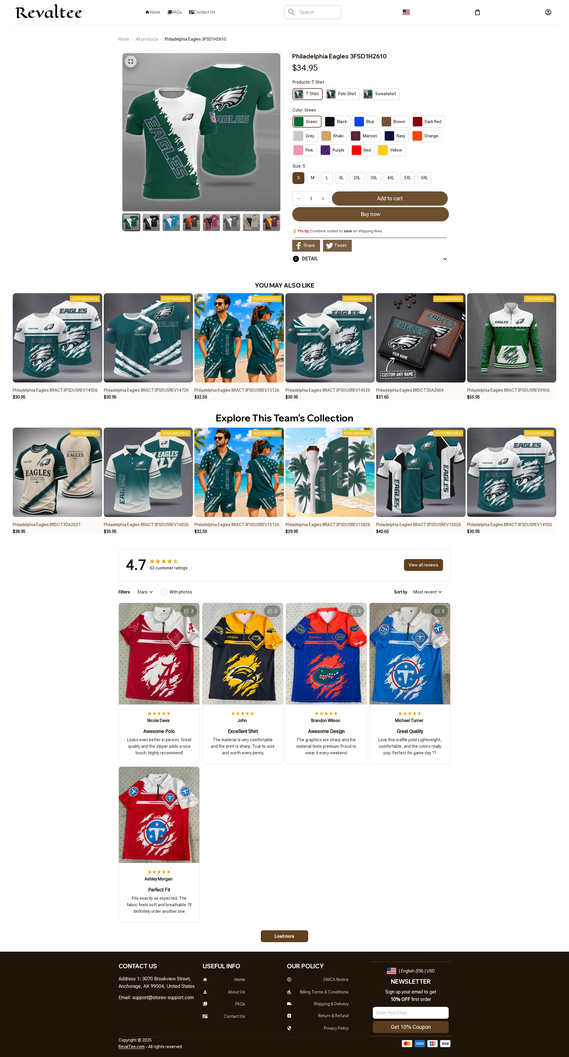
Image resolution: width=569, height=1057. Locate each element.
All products (147, 39)
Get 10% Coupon (411, 1027)
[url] (163, 998)
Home (124, 39)
